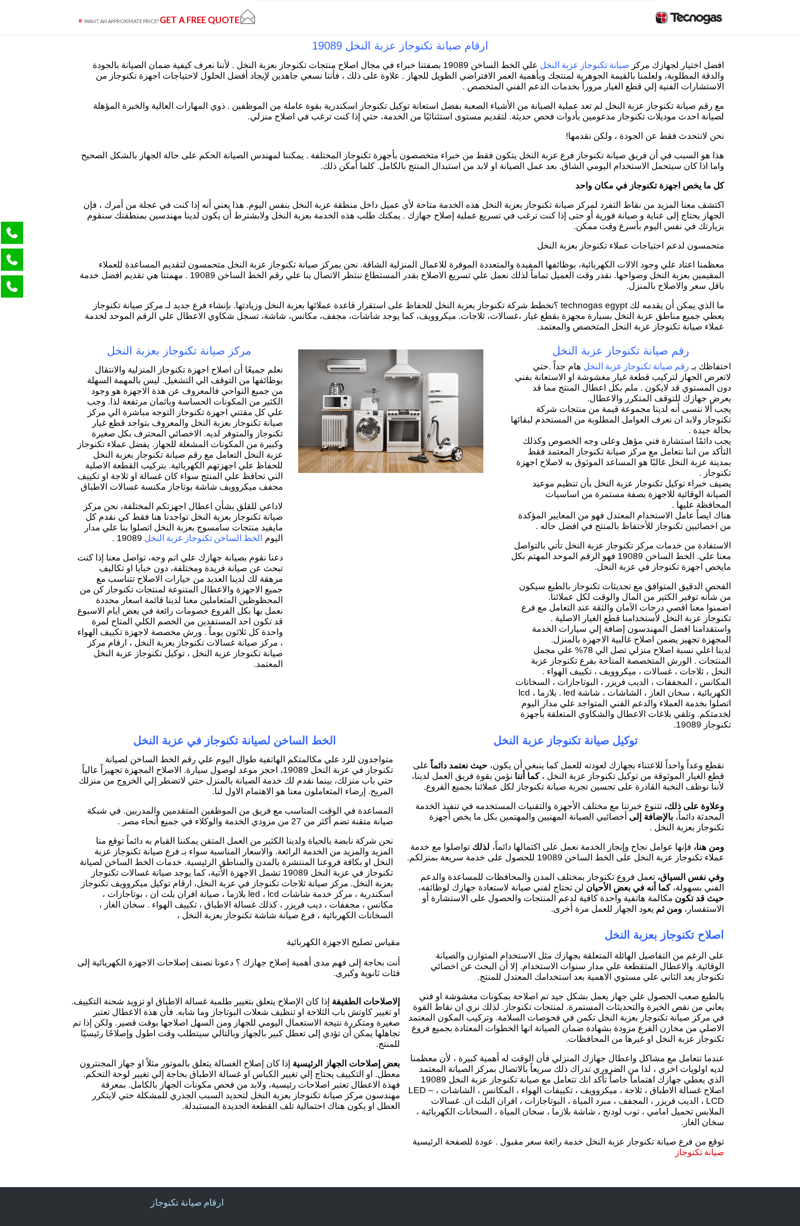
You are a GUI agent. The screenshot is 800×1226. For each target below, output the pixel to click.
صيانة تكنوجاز (699, 1151)
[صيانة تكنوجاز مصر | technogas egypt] (689, 17)
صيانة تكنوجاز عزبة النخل (584, 64)
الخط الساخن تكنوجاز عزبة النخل (203, 537)
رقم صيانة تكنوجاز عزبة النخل (636, 366)
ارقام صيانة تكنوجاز (187, 1201)
